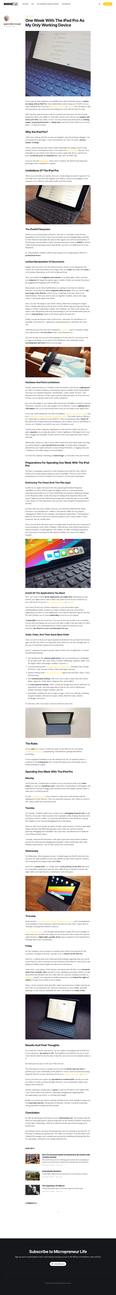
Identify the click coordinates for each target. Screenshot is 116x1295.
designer (62, 106)
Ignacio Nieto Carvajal (12, 24)
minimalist (44, 161)
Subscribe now (59, 1264)
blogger (71, 106)
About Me (25, 4)
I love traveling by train (34, 932)
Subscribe (108, 4)
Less (32, 4)
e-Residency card (38, 796)
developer (54, 106)
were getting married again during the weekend (55, 921)
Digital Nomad (29, 16)
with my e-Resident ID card (75, 414)
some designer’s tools (53, 673)
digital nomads (72, 150)
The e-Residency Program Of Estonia (48, 4)
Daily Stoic (64, 330)
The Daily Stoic (66, 4)
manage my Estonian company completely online (48, 416)
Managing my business (34, 751)
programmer (52, 602)
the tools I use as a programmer (58, 667)
